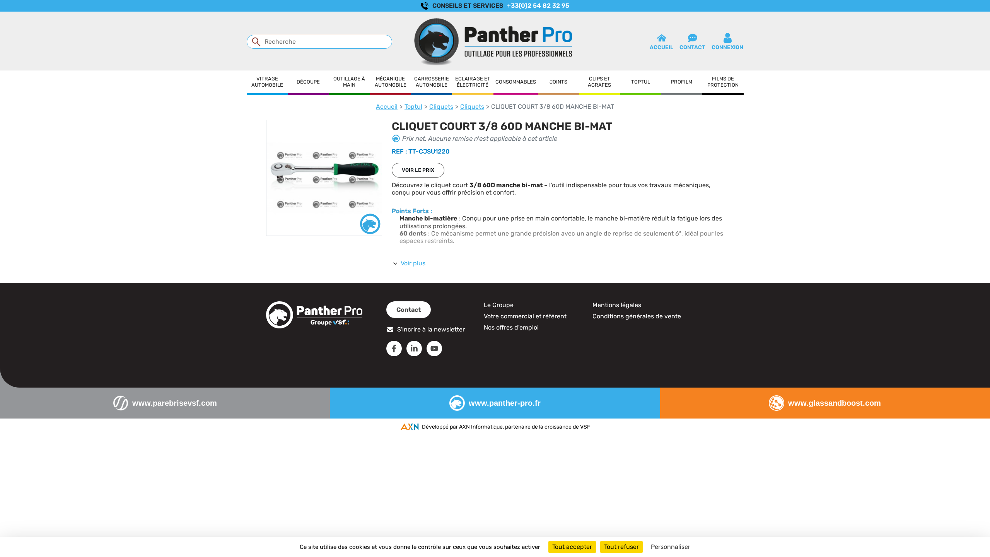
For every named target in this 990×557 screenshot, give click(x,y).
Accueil (387, 106)
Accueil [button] (661, 47)
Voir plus (413, 263)
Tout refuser (621, 546)
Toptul (640, 82)
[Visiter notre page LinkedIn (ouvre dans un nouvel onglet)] (414, 348)
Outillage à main (349, 82)
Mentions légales (616, 305)
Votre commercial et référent (525, 316)
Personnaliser (670, 546)
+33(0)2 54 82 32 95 (538, 5)
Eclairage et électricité (472, 82)
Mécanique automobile (390, 82)
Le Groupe (499, 305)
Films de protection (723, 82)
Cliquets (441, 106)
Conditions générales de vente (636, 316)
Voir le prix (418, 170)
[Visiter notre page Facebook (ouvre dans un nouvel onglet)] (394, 348)
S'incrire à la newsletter (431, 329)
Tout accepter (572, 546)
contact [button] (692, 47)
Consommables (515, 82)
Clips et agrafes (599, 82)
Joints (558, 82)
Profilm (681, 82)
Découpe (308, 82)
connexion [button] (727, 47)
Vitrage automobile (267, 82)
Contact (408, 309)
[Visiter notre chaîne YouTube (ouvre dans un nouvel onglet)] (434, 348)
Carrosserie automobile (431, 82)
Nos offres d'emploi (511, 327)
